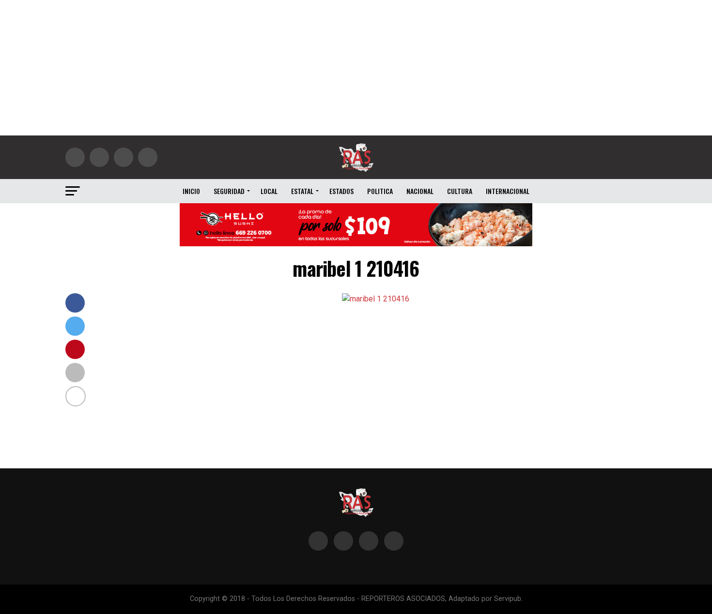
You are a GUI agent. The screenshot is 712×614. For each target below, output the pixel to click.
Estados (341, 191)
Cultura (459, 191)
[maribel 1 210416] (375, 298)
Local (269, 191)
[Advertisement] (356, 67)
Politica (380, 191)
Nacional (419, 191)
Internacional (507, 191)
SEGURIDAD (229, 191)
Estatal (302, 191)
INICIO (191, 191)
